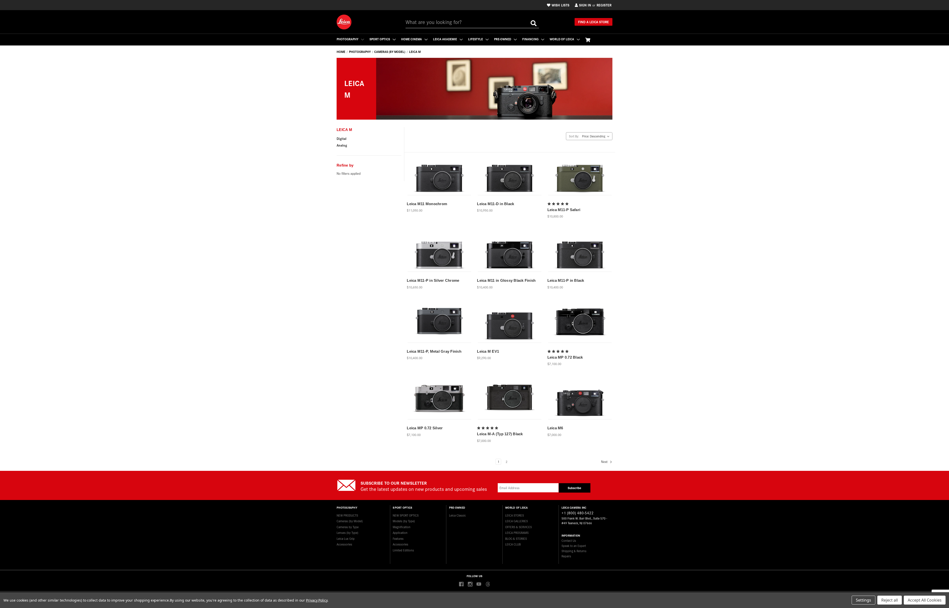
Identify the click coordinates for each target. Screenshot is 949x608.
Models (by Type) (404, 521)
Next (604, 461)
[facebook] (461, 584)
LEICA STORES (514, 515)
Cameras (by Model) (350, 521)
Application (400, 532)
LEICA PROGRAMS (517, 532)
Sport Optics (380, 39)
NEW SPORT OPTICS (406, 515)
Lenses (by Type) (347, 532)
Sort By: (574, 136)
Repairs (566, 556)
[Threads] (487, 584)
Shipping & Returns (573, 551)
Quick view (439, 171)
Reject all (889, 600)
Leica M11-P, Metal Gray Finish (434, 351)
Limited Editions (403, 550)
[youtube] (478, 584)
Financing (530, 39)
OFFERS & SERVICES (518, 527)
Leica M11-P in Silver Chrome (433, 280)
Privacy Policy (316, 600)
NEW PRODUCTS (347, 515)
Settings (863, 600)
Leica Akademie (445, 39)
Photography (348, 39)
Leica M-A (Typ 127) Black (500, 434)
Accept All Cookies (925, 600)
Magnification (401, 527)
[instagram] (470, 584)
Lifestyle (476, 39)
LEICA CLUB (513, 544)
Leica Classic (457, 515)
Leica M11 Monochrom (427, 204)
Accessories (344, 544)
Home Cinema (412, 39)
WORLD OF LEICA (562, 39)
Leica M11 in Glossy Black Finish (506, 280)
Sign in (585, 4)
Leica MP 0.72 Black (565, 357)
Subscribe (574, 487)
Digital (341, 138)
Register (604, 4)
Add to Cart (439, 179)
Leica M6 (555, 428)
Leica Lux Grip (346, 538)
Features (398, 538)
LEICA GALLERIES (516, 521)
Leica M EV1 (488, 351)
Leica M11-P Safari (564, 210)
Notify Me (580, 179)
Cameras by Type (348, 527)
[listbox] (596, 136)
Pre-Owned (503, 39)
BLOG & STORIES (516, 538)
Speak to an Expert (573, 545)
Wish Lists (560, 4)
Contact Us (568, 540)
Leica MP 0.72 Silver (425, 428)
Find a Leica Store (593, 21)
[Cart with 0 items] (587, 39)
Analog (342, 145)
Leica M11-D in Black (495, 204)
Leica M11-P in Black (565, 280)
